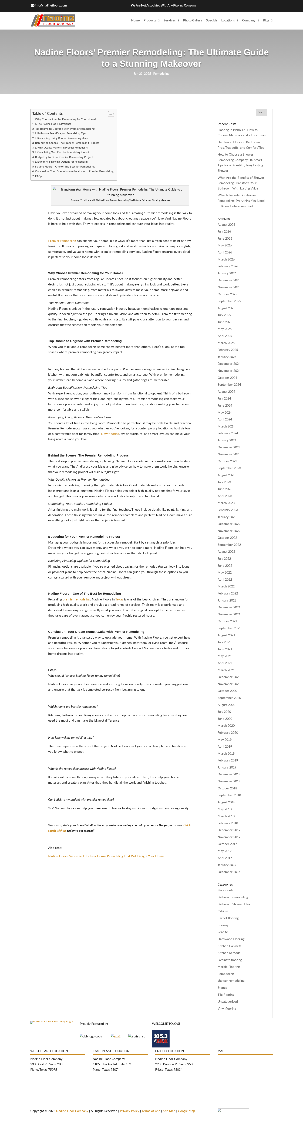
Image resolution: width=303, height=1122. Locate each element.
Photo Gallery (192, 20)
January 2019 (227, 767)
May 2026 (225, 245)
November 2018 (229, 781)
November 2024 (229, 370)
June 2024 (225, 405)
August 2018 (226, 802)
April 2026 (225, 252)
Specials (211, 20)
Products (150, 20)
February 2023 (228, 510)
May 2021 (225, 656)
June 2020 (225, 719)
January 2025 (227, 357)
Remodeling (161, 73)
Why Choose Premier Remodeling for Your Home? (65, 119)
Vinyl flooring (227, 1008)
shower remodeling (231, 980)
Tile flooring (226, 994)
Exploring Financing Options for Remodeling (62, 161)
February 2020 (228, 732)
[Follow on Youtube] (107, 5)
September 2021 (229, 628)
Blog (266, 20)
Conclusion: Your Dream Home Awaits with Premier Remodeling (74, 171)
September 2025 (229, 301)
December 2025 (229, 280)
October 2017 (227, 844)
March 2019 (226, 753)
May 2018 (225, 809)
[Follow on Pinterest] (100, 5)
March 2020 (226, 725)
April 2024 (225, 419)
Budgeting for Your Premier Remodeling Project (64, 157)
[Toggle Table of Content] (109, 114)
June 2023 (225, 489)
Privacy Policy (129, 1111)
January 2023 (227, 517)
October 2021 (227, 621)
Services (170, 20)
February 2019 (228, 760)
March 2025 (226, 343)
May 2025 (225, 329)
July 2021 (224, 642)
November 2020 (229, 684)
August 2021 (226, 635)
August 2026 (226, 224)
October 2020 (227, 691)
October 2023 (227, 461)
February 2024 (228, 433)
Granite (223, 932)
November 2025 (229, 287)
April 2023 (225, 496)
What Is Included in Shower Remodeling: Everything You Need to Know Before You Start (241, 201)
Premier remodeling (62, 241)
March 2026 (226, 259)
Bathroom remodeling (233, 897)
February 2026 (228, 266)
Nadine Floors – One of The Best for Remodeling (65, 166)
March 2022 (226, 586)
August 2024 (226, 391)
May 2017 (225, 851)
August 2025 (226, 308)
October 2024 (227, 378)
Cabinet (223, 911)
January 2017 (227, 865)
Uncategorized (228, 1001)
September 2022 (229, 544)
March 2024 (226, 426)
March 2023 (226, 503)
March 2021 (226, 670)
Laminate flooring (230, 960)
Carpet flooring (228, 918)
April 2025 (225, 336)
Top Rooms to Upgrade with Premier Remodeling (65, 128)
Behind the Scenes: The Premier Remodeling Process (67, 143)
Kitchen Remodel (229, 953)
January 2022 (227, 600)
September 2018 (229, 795)
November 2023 (229, 454)
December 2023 (229, 447)
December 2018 (229, 774)
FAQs (38, 176)
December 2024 (229, 363)
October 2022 (227, 537)
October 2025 (227, 294)
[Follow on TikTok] (114, 5)
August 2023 (226, 475)
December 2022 (229, 524)
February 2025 (228, 350)
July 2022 (224, 558)
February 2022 (228, 593)
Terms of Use (150, 1111)
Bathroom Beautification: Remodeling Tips (61, 133)
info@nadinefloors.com (51, 5)
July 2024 (224, 398)
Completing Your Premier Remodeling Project (63, 152)
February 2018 (228, 823)
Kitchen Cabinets (229, 946)
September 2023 (229, 468)
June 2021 (225, 649)
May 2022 (225, 572)
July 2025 (224, 315)
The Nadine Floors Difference (54, 124)
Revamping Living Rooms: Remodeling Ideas (62, 138)
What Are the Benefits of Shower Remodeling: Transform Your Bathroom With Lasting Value (241, 183)
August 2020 (226, 705)
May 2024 (225, 412)
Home (135, 20)
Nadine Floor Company (72, 1111)
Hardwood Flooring (231, 939)
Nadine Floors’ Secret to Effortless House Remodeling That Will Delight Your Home (106, 856)
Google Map (186, 1111)
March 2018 (226, 816)
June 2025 (225, 322)
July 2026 (224, 231)
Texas (119, 599)
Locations (228, 20)
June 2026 (225, 238)
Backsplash (225, 890)
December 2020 (229, 677)
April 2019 (225, 746)
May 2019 (225, 739)
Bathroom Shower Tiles (234, 904)
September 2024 (229, 384)
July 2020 (224, 711)
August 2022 (226, 551)
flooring (223, 925)
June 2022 (225, 565)
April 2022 (225, 579)
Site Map (169, 1111)
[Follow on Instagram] (93, 5)
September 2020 (229, 698)
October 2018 (227, 788)
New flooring (110, 434)
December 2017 (229, 830)
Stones (222, 987)
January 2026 (227, 273)
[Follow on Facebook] (79, 5)
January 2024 (227, 440)
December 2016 (229, 872)
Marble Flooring (229, 967)
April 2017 (225, 858)
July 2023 (224, 482)
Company (248, 20)
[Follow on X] (86, 5)
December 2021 (229, 607)
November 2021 (229, 614)
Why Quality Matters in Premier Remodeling (62, 147)
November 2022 (229, 531)
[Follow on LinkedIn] (121, 5)
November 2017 (229, 837)
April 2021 (225, 663)
